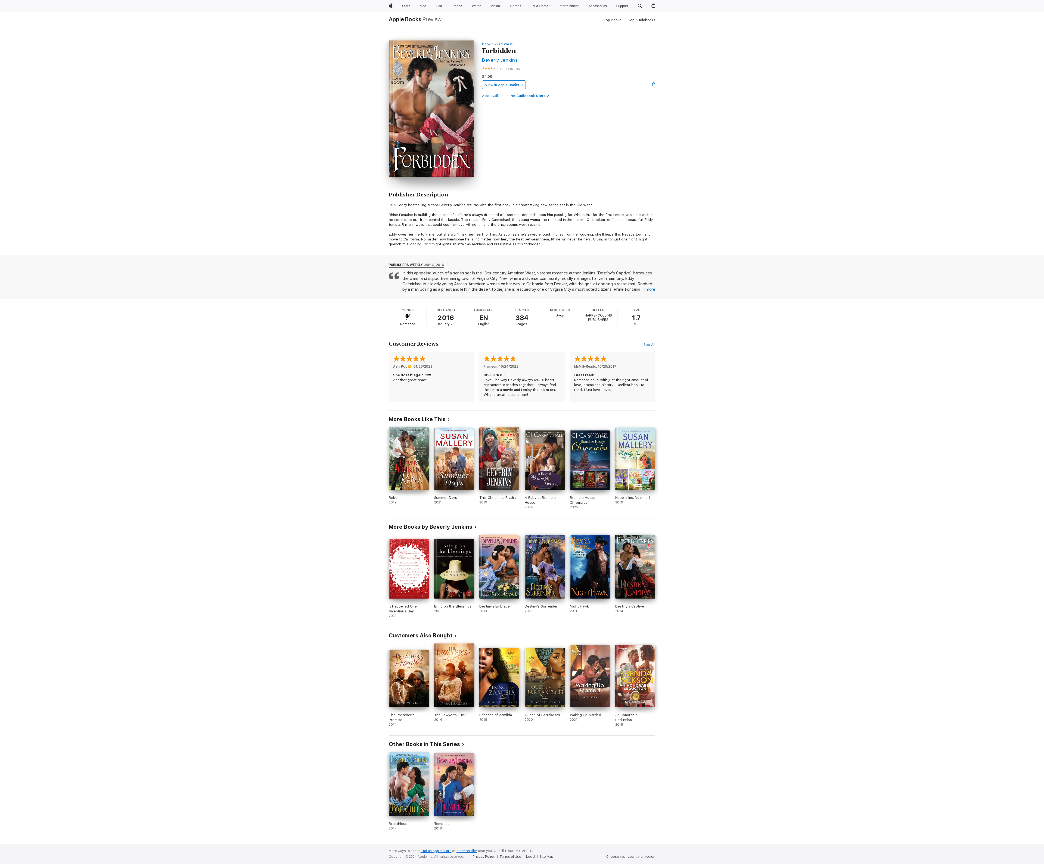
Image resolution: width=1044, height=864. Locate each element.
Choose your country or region (630, 857)
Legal (530, 857)
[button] (640, 6)
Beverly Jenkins (500, 60)
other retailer (466, 851)
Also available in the (514, 96)
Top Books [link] (613, 20)
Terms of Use (510, 857)
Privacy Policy (484, 857)
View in (502, 85)
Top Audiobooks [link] (641, 20)
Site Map (546, 857)
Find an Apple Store (436, 851)
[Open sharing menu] (654, 85)
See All (649, 345)
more (650, 289)
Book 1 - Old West (497, 44)
